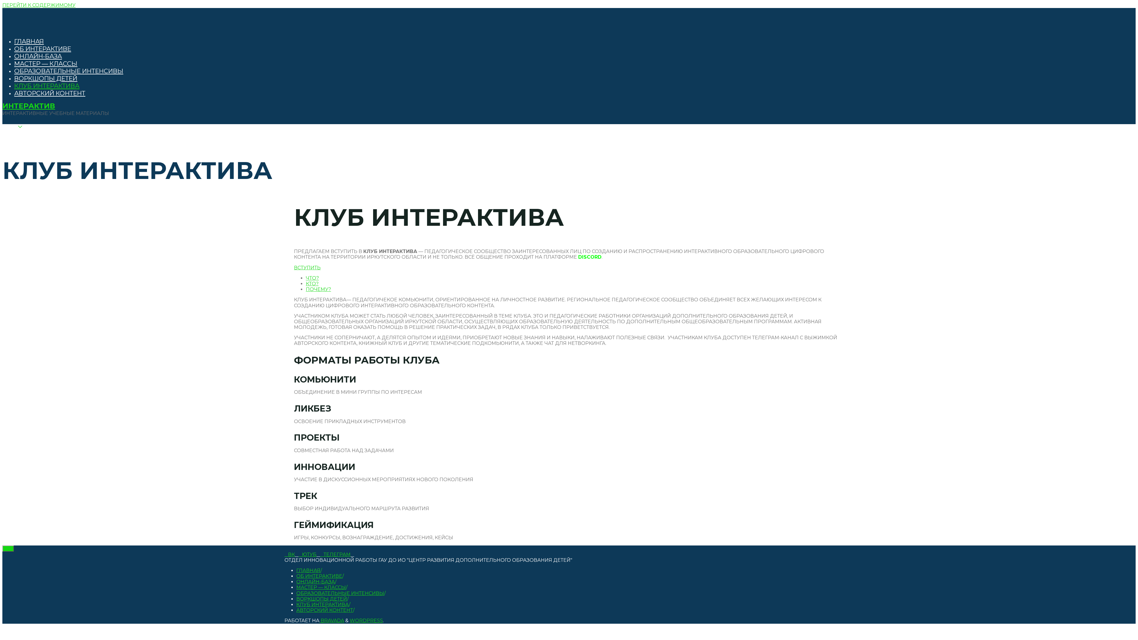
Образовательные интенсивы (340, 593)
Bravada (331, 620)
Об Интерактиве (319, 576)
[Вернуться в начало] (8, 548)
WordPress (366, 620)
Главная (308, 570)
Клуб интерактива (322, 604)
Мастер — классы (321, 587)
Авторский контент (324, 610)
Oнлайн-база (315, 582)
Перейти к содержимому (39, 5)
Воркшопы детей (321, 599)
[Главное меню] (15, 135)
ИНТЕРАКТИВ (28, 106)
